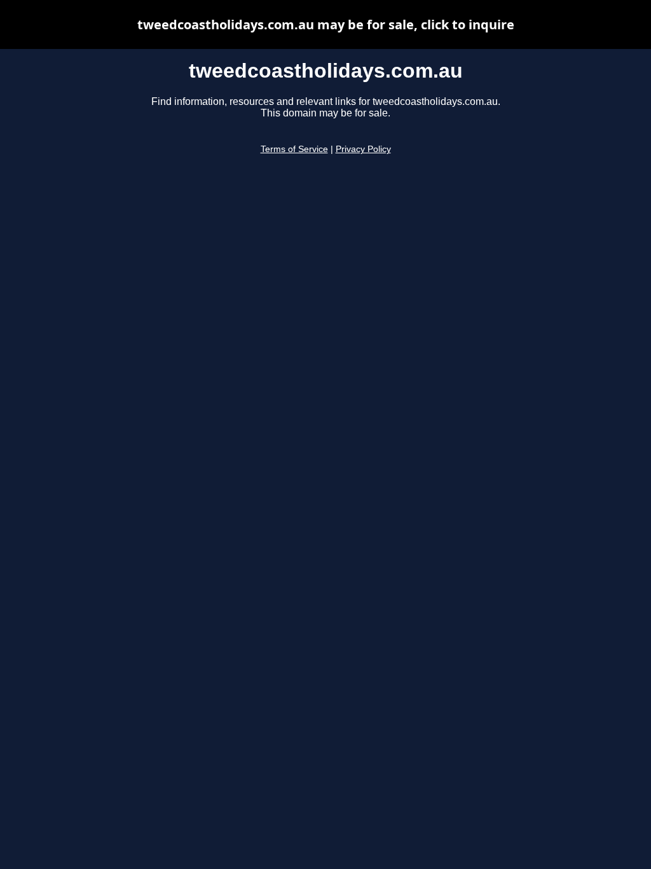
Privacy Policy (363, 149)
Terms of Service (294, 149)
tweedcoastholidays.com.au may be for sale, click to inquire (325, 24)
